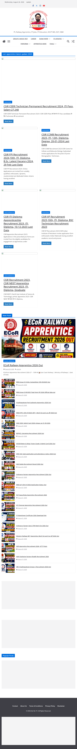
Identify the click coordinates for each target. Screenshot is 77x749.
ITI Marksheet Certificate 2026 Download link (31, 515)
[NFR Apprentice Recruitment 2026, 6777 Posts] (8, 547)
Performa (24, 44)
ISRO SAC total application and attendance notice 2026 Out (36, 454)
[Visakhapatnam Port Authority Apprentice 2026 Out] (8, 403)
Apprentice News (40, 44)
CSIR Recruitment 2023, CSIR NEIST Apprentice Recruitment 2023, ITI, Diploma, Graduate (17, 285)
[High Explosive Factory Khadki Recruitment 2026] (8, 557)
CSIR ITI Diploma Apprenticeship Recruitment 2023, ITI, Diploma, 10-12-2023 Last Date (18, 223)
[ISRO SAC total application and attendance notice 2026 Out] (8, 455)
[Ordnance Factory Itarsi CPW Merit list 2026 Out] (8, 527)
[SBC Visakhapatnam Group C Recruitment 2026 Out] (8, 568)
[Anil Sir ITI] (4, 41)
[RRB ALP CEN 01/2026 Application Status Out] (8, 486)
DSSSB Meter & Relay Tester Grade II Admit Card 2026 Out (35, 444)
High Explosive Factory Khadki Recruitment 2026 (32, 557)
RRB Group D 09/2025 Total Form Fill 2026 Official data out (35, 392)
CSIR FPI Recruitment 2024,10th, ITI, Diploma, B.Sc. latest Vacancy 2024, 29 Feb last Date (18, 159)
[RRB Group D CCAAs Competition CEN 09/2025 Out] (8, 383)
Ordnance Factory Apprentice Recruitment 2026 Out (33, 474)
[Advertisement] (38, 595)
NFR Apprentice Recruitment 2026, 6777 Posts (31, 546)
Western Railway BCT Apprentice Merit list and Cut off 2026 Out (37, 536)
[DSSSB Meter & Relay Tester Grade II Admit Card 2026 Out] (8, 445)
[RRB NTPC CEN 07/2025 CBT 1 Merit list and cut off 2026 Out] (8, 414)
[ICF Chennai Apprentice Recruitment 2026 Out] (8, 506)
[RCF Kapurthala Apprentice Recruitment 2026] (8, 496)
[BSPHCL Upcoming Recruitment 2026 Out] (8, 434)
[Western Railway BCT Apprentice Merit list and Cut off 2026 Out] (8, 537)
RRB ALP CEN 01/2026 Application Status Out (31, 485)
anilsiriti (18, 369)
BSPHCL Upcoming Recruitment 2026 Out (30, 433)
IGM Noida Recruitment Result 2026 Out (29, 464)
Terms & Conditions (36, 706)
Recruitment (7, 102)
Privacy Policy (50, 706)
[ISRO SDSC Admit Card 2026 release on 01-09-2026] (8, 424)
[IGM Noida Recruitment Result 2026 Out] (8, 465)
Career (33, 39)
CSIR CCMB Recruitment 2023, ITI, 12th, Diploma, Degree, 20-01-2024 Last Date (55, 139)
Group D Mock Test (20, 39)
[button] (49, 38)
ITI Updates (57, 39)
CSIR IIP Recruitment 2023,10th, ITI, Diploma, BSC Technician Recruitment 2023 (57, 221)
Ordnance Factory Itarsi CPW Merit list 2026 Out (32, 526)
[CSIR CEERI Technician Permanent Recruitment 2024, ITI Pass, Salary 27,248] (38, 78)
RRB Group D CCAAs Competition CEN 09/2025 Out (33, 382)
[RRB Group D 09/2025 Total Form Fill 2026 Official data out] (8, 393)
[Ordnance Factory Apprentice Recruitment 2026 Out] (8, 475)
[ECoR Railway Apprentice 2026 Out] (38, 338)
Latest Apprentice (9, 212)
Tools (52, 44)
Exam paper (43, 39)
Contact (15, 706)
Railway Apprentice (9, 361)
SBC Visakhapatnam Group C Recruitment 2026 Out (33, 567)
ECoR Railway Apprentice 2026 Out (23, 365)
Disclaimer (61, 706)
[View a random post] (73, 41)
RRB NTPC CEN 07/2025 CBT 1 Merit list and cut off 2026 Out (36, 413)
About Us (23, 706)
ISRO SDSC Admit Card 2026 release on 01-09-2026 (33, 423)
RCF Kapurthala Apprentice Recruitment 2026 (31, 495)
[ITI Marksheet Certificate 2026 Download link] (8, 516)
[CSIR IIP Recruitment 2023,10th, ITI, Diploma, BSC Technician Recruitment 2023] (57, 199)
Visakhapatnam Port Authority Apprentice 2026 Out (33, 403)
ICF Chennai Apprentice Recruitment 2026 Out (31, 505)
